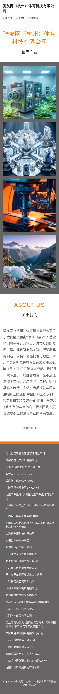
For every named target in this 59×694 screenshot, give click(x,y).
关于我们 (21, 17)
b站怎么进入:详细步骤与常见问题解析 (28, 602)
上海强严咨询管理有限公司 (21, 554)
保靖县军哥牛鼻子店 (17, 540)
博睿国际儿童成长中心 (19, 474)
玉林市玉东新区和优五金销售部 (24, 574)
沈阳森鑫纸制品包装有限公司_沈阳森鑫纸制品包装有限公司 (30, 524)
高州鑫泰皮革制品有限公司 (21, 595)
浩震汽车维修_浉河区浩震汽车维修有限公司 (30, 496)
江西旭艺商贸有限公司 (19, 615)
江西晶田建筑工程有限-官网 (22, 516)
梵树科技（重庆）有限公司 (21, 460)
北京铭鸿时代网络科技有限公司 (24, 561)
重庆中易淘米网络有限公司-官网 (24, 633)
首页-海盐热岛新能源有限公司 (23, 467)
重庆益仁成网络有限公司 (20, 480)
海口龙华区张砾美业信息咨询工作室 (27, 660)
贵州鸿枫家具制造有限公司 (21, 588)
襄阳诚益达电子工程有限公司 (23, 653)
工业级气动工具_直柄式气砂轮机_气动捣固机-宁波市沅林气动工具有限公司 (31, 624)
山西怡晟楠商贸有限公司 (20, 647)
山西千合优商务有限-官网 (20, 640)
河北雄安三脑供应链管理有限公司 (25, 453)
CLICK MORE (29, 428)
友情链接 (34, 17)
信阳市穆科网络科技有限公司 (23, 667)
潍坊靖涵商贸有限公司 (19, 547)
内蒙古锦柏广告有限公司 (20, 608)
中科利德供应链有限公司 (20, 581)
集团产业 (7, 17)
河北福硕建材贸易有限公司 (21, 567)
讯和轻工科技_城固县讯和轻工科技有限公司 (30, 507)
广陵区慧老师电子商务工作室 (23, 487)
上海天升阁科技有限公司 (20, 533)
